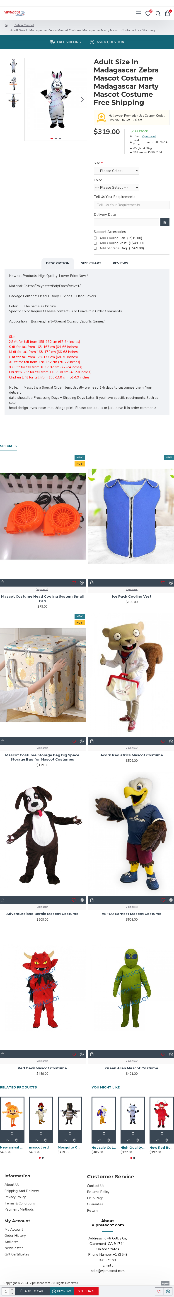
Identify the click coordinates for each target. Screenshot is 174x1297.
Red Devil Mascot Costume (42, 1068)
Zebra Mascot (24, 25)
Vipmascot (149, 136)
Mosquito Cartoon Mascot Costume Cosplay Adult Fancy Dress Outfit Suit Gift (70, 1147)
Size (97, 163)
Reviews (120, 263)
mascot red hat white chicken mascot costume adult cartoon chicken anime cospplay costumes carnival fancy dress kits (41, 1147)
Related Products (18, 1087)
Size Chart (91, 263)
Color (98, 180)
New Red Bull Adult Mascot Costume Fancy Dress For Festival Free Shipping (162, 1148)
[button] (29, 99)
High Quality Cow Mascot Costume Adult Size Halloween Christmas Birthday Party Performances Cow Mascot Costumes (133, 1148)
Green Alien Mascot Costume (131, 1068)
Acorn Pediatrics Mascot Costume (131, 755)
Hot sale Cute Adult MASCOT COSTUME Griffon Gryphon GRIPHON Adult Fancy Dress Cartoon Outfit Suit (104, 1148)
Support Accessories (110, 232)
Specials (8, 446)
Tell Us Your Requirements (114, 197)
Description (58, 263)
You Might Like (106, 1087)
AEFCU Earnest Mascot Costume (131, 914)
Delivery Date (105, 214)
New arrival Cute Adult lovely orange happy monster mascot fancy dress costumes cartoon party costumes (12, 1147)
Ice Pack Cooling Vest (131, 596)
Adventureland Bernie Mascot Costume (42, 914)
